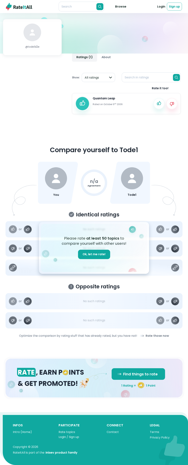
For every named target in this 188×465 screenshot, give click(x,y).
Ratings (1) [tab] (84, 57)
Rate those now (157, 336)
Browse (120, 6)
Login (161, 6)
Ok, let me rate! (94, 254)
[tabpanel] (126, 90)
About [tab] (106, 57)
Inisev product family (61, 452)
